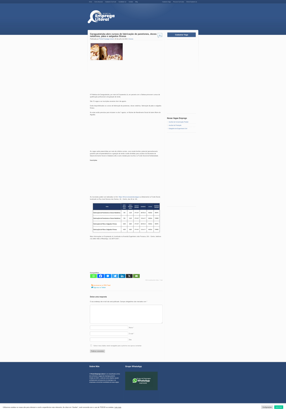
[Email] (136, 276)
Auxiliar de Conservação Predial (178, 122)
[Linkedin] (122, 276)
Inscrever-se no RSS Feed (101, 285)
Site (130, 339)
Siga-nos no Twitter (99, 287)
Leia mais (117, 407)
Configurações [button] (267, 407)
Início (90, 2)
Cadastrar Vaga (166, 2)
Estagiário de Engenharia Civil (178, 128)
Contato (131, 2)
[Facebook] (100, 276)
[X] (129, 276)
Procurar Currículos (178, 2)
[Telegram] (115, 276)
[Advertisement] (157, 15)
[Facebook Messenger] (107, 276)
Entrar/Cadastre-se (191, 2)
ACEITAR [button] (279, 407)
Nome (131, 327)
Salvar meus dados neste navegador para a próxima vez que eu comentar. (118, 346)
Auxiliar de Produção (175, 125)
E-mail (131, 333)
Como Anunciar (98, 2)
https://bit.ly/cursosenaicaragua (129, 197)
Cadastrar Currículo (110, 2)
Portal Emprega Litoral (106, 39)
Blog (136, 2)
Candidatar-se (122, 2)
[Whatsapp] (93, 276)
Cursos (131, 39)
